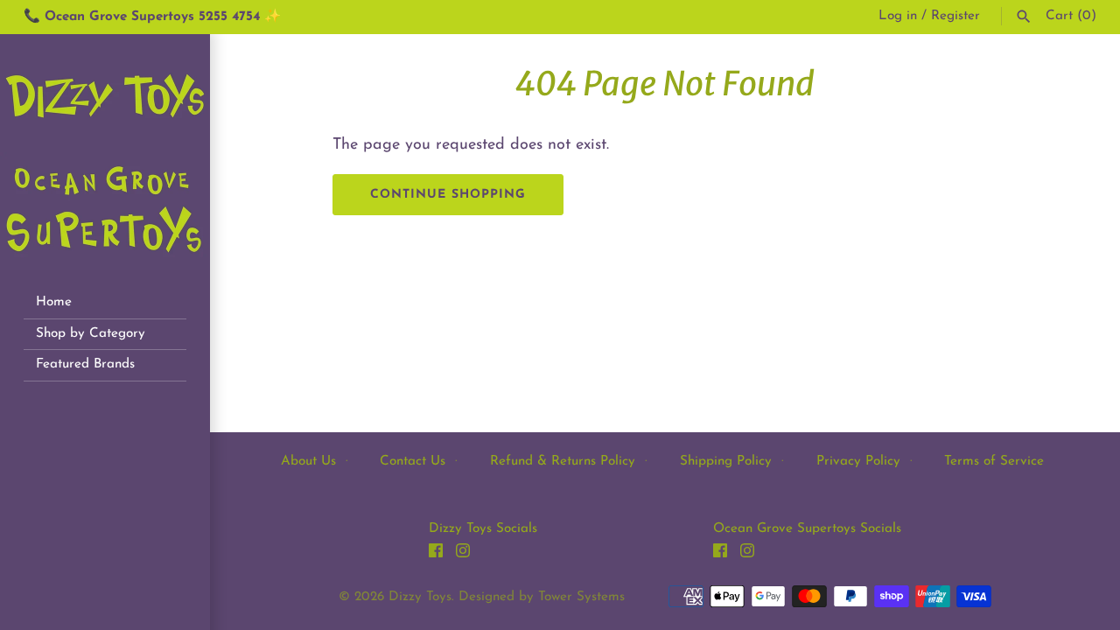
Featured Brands (85, 364)
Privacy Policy (858, 461)
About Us (308, 461)
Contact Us (412, 461)
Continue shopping (448, 194)
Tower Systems (581, 597)
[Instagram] (463, 555)
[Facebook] (436, 555)
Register (955, 16)
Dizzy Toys (420, 597)
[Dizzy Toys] (105, 152)
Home (54, 302)
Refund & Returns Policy (562, 461)
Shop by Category (90, 333)
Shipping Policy (726, 461)
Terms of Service (994, 461)
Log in (897, 16)
